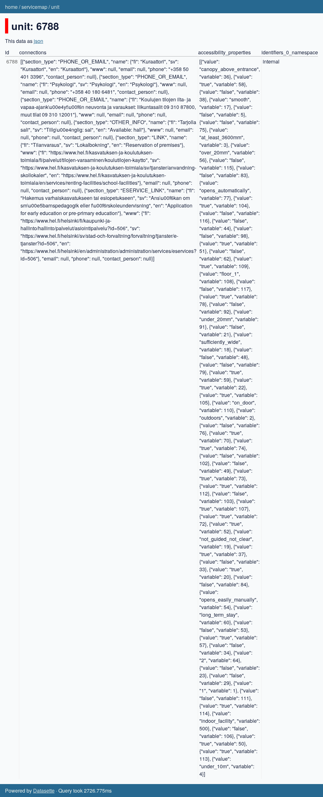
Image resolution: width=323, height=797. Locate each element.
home (11, 6)
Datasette (44, 790)
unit (55, 6)
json (38, 41)
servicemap (34, 6)
